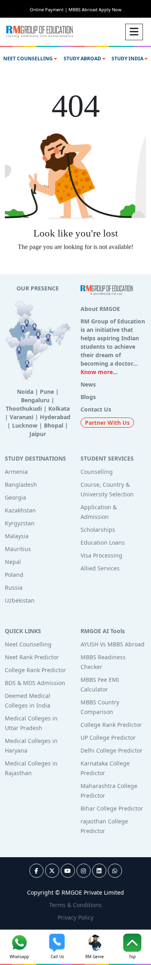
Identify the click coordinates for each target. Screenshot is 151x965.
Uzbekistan (20, 600)
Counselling (97, 471)
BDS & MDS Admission (35, 683)
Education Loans (103, 542)
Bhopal (53, 425)
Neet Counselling (28, 644)
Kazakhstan (20, 510)
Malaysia (17, 536)
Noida (25, 391)
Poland (14, 574)
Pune (47, 391)
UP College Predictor (108, 737)
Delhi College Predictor (112, 750)
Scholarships (98, 529)
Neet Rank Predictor (32, 657)
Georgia (15, 497)
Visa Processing (101, 555)
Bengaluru (35, 400)
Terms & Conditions (75, 905)
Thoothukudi (24, 408)
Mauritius (18, 549)
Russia (14, 587)
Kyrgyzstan (20, 523)
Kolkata (59, 408)
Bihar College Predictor (112, 808)
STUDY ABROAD (83, 58)
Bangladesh (21, 484)
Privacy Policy (75, 917)
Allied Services (100, 568)
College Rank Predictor (35, 670)
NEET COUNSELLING (28, 58)
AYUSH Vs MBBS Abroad (113, 644)
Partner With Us (107, 422)
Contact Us (96, 409)
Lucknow (24, 425)
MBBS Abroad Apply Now (95, 9)
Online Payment (48, 9)
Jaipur (37, 434)
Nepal (13, 562)
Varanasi (21, 417)
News (88, 384)
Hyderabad (55, 417)
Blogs (88, 397)
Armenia (16, 471)
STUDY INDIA (128, 58)
